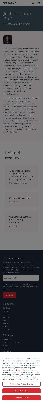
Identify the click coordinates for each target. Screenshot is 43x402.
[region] (21, 377)
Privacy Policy (20, 370)
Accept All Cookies (21, 397)
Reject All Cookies (21, 391)
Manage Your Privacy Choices (21, 384)
